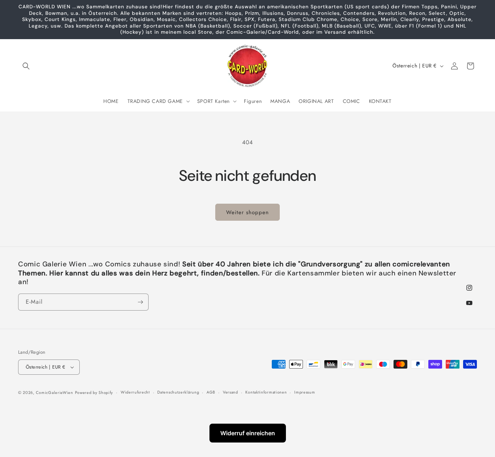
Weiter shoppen (247, 212)
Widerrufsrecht (135, 392)
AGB (211, 392)
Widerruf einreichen (247, 433)
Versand (230, 392)
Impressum (304, 392)
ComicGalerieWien (54, 392)
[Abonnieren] (140, 302)
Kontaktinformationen (266, 392)
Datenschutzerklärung (178, 392)
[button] (26, 66)
